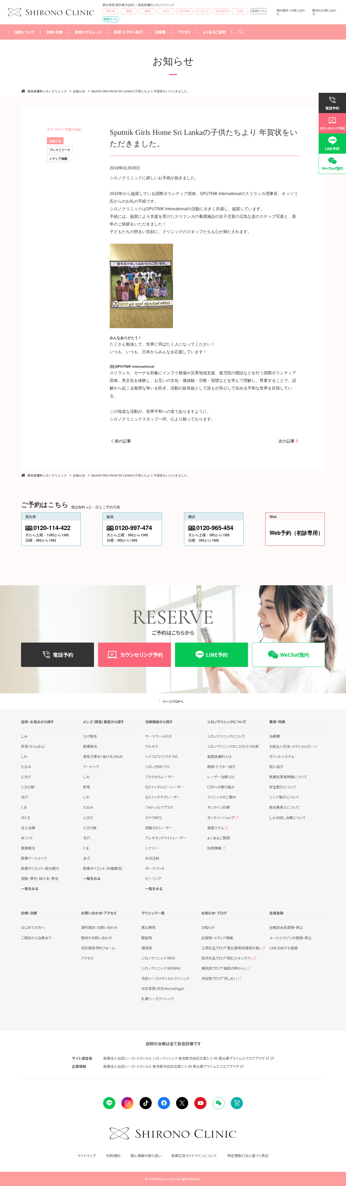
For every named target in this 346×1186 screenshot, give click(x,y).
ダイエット (203, 11)
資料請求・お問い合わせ (290, 12)
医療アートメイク (34, 858)
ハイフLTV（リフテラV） (161, 756)
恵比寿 (110, 11)
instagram (127, 1103)
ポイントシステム (281, 756)
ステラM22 (153, 818)
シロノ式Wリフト (157, 767)
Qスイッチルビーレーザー (164, 787)
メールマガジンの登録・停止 (290, 938)
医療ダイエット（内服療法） (103, 868)
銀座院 (146, 938)
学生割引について (283, 787)
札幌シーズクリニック (157, 999)
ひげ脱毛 (90, 736)
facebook (164, 1103)
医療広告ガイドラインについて (194, 1156)
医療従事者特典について (288, 777)
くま (24, 807)
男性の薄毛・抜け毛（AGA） (103, 756)
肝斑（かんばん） (33, 746)
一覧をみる (29, 889)
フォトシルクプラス (159, 807)
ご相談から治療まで (36, 938)
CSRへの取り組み (221, 787)
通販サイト (111, 19)
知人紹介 (276, 767)
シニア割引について (284, 797)
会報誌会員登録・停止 (286, 927)
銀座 (129, 11)
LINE (109, 1103)
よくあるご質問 (214, 31)
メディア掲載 (58, 158)
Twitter (182, 1103)
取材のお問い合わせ (324, 12)
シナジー (152, 848)
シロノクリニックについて (226, 736)
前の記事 (123, 441)
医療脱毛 (28, 848)
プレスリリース (59, 149)
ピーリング (153, 878)
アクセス (184, 31)
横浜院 (146, 948)
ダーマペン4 (154, 868)
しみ (24, 736)
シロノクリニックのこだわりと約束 (233, 746)
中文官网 (222, 11)
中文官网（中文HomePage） (163, 988)
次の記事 (286, 441)
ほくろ (25, 818)
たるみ (26, 767)
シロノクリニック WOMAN (160, 968)
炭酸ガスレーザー (158, 828)
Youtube (200, 1103)
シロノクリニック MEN (158, 958)
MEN (166, 11)
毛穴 (24, 797)
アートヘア (91, 767)
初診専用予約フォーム (98, 948)
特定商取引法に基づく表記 (247, 1156)
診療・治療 (55, 31)
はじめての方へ (33, 927)
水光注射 (152, 858)
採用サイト (258, 11)
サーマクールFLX (158, 736)
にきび (26, 777)
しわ (24, 756)
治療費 (274, 736)
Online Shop (237, 1103)
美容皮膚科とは (219, 756)
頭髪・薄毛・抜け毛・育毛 (39, 878)
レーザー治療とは (220, 777)
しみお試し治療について (287, 818)
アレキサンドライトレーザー (165, 838)
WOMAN (184, 11)
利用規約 (113, 1156)
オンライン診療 (218, 807)
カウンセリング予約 (332, 128)
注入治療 (28, 828)
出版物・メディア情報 (217, 938)
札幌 (240, 11)
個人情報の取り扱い (145, 1156)
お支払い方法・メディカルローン (293, 746)
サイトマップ (87, 1156)
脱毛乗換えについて (284, 807)
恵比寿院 (148, 927)
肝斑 (86, 787)
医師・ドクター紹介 (128, 31)
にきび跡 (27, 787)
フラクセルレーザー (160, 777)
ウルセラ (151, 746)
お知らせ (79, 91)
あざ (86, 858)
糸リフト (27, 838)
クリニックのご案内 (221, 797)
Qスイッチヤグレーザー (162, 797)
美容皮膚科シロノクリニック (47, 91)
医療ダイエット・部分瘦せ (40, 868)
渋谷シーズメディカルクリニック (165, 978)
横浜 (148, 11)
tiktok (146, 1103)
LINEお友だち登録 (283, 948)
